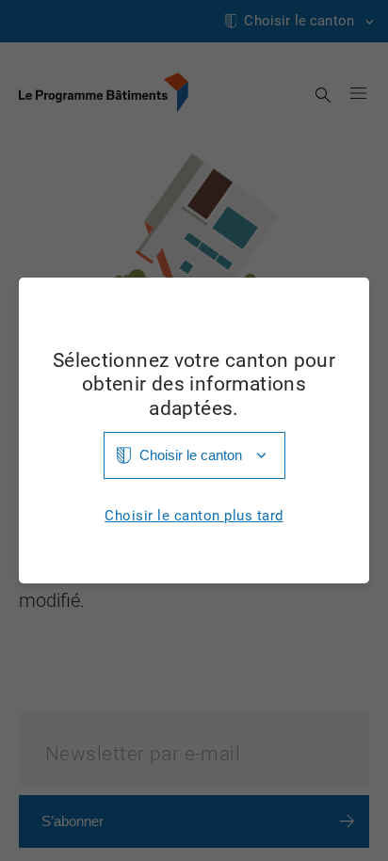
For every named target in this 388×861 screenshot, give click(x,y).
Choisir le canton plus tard (194, 516)
